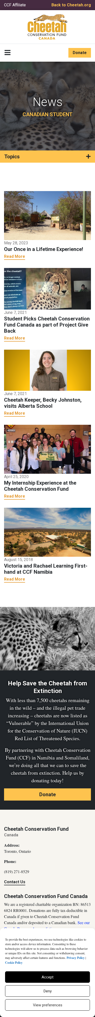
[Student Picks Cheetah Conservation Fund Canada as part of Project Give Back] (47, 288)
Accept (47, 977)
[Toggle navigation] (7, 52)
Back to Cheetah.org (71, 5)
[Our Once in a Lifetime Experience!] (47, 215)
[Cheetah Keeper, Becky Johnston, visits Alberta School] (47, 370)
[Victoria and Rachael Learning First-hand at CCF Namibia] (47, 532)
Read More (14, 256)
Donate (80, 52)
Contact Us (14, 881)
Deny (48, 991)
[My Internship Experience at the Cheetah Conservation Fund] (47, 449)
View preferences (47, 1005)
